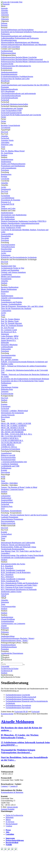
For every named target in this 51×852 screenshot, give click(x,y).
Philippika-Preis (7, 389)
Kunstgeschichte (7, 394)
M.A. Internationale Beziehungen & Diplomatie (19, 589)
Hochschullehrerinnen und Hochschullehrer (17, 30)
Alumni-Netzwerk (8, 415)
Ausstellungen (6, 274)
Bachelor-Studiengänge (10, 287)
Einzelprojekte (6, 249)
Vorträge (4, 385)
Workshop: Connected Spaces (12, 489)
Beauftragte (5, 81)
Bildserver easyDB (8, 455)
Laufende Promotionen (9, 517)
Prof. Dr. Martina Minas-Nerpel (13, 151)
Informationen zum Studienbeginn (13, 215)
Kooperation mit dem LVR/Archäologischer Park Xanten (22, 381)
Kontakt (4, 470)
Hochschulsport (11, 824)
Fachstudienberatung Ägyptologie (18, 705)
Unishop (9, 826)
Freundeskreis (6, 279)
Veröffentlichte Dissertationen (12, 653)
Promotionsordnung (8, 645)
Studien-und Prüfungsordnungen (13, 164)
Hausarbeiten (6, 236)
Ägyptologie (5, 128)
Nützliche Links (7, 145)
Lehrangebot (5, 496)
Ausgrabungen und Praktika (11, 302)
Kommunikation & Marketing (12, 792)
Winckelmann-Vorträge (9, 387)
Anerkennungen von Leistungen (13, 623)
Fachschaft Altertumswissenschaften (14, 104)
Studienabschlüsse (8, 636)
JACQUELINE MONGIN (11, 443)
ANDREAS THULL (9, 447)
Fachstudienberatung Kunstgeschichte (20, 699)
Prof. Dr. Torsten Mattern (10, 319)
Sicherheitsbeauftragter (9, 98)
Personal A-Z (6, 202)
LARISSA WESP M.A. (10, 438)
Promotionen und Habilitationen (13, 166)
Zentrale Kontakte (7, 809)
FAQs (3, 294)
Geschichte (5, 179)
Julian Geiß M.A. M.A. (10, 338)
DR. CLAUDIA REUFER (11, 436)
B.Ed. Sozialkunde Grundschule (13, 570)
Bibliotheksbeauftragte (9, 89)
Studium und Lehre (8, 208)
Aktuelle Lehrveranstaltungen (12, 298)
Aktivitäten (5, 142)
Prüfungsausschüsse (8, 53)
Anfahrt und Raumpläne (10, 270)
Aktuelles (4, 10)
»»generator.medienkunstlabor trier (14, 462)
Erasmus (4, 404)
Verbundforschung (8, 247)
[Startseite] (11, 2)
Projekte (4, 176)
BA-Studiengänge (7, 217)
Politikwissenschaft (8, 523)
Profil (3, 477)
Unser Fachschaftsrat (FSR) (11, 111)
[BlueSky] (6, 850)
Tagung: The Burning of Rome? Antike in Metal (19, 487)
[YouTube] (9, 850)
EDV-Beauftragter (8, 91)
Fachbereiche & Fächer (9, 669)
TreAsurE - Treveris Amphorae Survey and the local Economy (24, 515)
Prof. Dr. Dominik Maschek (11, 323)
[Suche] (2, 662)
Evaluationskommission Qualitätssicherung (17, 76)
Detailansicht (6, 189)
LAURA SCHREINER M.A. (12, 440)
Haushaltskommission (9, 74)
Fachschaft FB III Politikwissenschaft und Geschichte (21, 115)
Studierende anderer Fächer (11, 592)
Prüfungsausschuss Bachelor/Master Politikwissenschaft (22, 59)
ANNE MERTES (7, 445)
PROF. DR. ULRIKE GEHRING (14, 426)
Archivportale (6, 251)
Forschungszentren (8, 245)
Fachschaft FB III (7, 204)
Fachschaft (5, 100)
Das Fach (4, 132)
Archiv (3, 187)
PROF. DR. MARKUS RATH (12, 428)
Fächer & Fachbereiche (14, 815)
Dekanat (4, 23)
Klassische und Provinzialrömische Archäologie (19, 257)
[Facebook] (2, 850)
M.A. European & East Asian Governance (17, 587)
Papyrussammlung (8, 521)
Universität (5, 666)
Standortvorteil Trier (8, 266)
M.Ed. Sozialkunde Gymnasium (13, 579)
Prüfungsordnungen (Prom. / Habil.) (14, 641)
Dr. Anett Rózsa (7, 153)
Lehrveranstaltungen (8, 168)
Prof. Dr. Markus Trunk (10, 321)
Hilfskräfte (5, 343)
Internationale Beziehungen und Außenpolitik (18, 543)
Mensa (8, 820)
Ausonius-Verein (7, 140)
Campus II (13, 786)
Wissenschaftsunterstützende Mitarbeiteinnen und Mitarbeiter (23, 45)
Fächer (3, 117)
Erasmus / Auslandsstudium (11, 304)
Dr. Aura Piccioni (7, 328)
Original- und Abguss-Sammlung (13, 272)
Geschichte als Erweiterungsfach (13, 225)
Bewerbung (5, 417)
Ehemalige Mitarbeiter (9, 345)
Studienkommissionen (9, 72)
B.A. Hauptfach (7, 566)
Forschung (5, 170)
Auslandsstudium (7, 621)
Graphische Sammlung (9, 464)
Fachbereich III (6, 671)
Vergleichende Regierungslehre (12, 549)
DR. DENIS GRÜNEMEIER (12, 432)
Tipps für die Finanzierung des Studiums (16, 308)
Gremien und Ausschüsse (10, 47)
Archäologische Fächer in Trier (12, 268)
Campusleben (6, 311)
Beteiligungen (6, 174)
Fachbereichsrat (7, 51)
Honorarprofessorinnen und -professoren (16, 36)
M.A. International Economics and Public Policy (19, 585)
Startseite (4, 8)
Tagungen (4, 391)
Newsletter (5, 238)
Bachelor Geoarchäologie (10, 125)
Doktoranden (6, 349)
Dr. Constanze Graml (9, 330)
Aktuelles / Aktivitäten (9, 483)
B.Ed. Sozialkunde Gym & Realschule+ (16, 572)
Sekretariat (5, 334)
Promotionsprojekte (8, 460)
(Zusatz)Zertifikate (8, 619)
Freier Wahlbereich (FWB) (11, 228)
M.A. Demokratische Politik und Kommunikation (19, 583)
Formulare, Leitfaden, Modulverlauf (14, 411)
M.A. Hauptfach (7, 575)
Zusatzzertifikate (7, 234)
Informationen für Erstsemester (12, 413)
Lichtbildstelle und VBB (10, 466)
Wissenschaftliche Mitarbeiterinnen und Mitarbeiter (20, 42)
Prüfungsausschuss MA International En (16, 66)
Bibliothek (10, 817)
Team (3, 147)
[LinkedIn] (16, 850)
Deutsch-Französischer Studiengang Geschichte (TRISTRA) (23, 221)
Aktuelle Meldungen (17, 721)
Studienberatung (7, 159)
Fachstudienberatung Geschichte (18, 695)
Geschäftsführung (7, 198)
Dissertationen (6, 357)
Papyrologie (5, 472)
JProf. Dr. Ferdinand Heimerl (12, 325)
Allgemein (5, 15)
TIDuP (3, 596)
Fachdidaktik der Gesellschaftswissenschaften (18, 557)
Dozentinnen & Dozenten (10, 200)
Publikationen (6, 383)
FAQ (3, 509)
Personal (4, 25)
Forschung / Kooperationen (11, 511)
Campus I (4, 786)
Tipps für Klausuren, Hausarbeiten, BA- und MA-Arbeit (22, 306)
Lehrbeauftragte (7, 347)
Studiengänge (6, 162)
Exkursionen (5, 255)
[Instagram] (13, 850)
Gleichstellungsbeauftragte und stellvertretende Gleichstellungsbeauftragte (18, 94)
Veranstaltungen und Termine (12, 108)
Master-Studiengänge (9, 289)
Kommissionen (6, 68)
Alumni (4, 536)
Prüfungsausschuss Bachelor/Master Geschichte (19, 57)
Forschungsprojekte (8, 355)
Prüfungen (5, 628)
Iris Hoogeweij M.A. (9, 332)
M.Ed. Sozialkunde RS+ (10, 581)
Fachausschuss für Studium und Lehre (15, 79)
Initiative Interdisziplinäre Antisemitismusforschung (20, 223)
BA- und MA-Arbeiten (9, 360)
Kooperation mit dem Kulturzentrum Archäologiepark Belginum (25, 379)
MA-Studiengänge (8, 219)
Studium (4, 155)
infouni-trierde (12, 807)
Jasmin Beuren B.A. (8, 340)
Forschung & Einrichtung (10, 449)
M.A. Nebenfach (7, 577)
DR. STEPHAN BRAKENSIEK (13, 430)
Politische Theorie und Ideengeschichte (15, 545)
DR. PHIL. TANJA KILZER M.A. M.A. (16, 434)
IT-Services (10, 822)
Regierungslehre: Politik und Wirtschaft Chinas (18, 547)
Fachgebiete (5, 196)
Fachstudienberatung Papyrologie (18, 708)
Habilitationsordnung (9, 647)
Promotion (5, 291)
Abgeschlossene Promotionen (12, 519)
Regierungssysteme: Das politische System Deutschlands (22, 555)
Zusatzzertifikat (6, 500)
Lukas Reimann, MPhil (9, 336)
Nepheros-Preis (6, 506)
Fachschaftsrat (6, 534)
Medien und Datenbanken (10, 277)
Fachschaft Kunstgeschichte (11, 113)
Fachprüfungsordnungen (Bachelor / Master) (17, 638)
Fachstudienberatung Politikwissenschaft (21, 697)
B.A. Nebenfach (7, 568)
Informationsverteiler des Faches (13, 564)
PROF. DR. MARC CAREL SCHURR (16, 423)
